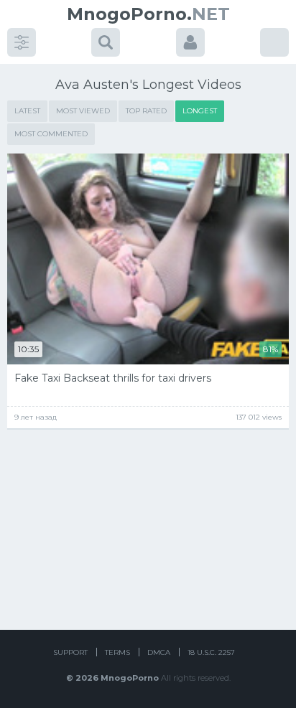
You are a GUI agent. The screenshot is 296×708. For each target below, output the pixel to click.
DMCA (158, 652)
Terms (117, 652)
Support (70, 652)
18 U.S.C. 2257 (211, 652)
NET (148, 14)
